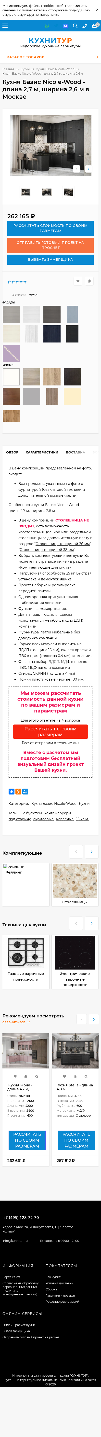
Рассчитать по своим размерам (51, 731)
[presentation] (76, 850)
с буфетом (32, 813)
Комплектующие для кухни (44, 567)
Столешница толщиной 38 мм (47, 549)
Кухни (25, 69)
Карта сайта (11, 1277)
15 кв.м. (82, 819)
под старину (20, 819)
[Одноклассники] (18, 791)
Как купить (54, 1277)
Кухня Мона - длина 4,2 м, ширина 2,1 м (19, 1089)
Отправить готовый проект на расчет (30, 1337)
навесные (65, 819)
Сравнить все (14, 1022)
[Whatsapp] (47, 25)
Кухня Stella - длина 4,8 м (75, 1087)
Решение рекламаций (62, 1301)
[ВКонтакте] (11, 791)
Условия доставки (59, 1283)
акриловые (43, 819)
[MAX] (65, 25)
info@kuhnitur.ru (15, 1241)
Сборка (51, 1289)
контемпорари (57, 813)
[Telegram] (55, 25)
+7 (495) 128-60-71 (20, 1217)
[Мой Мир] (25, 791)
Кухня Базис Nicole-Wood (55, 69)
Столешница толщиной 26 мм (63, 544)
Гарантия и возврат (60, 1295)
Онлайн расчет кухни (18, 1325)
